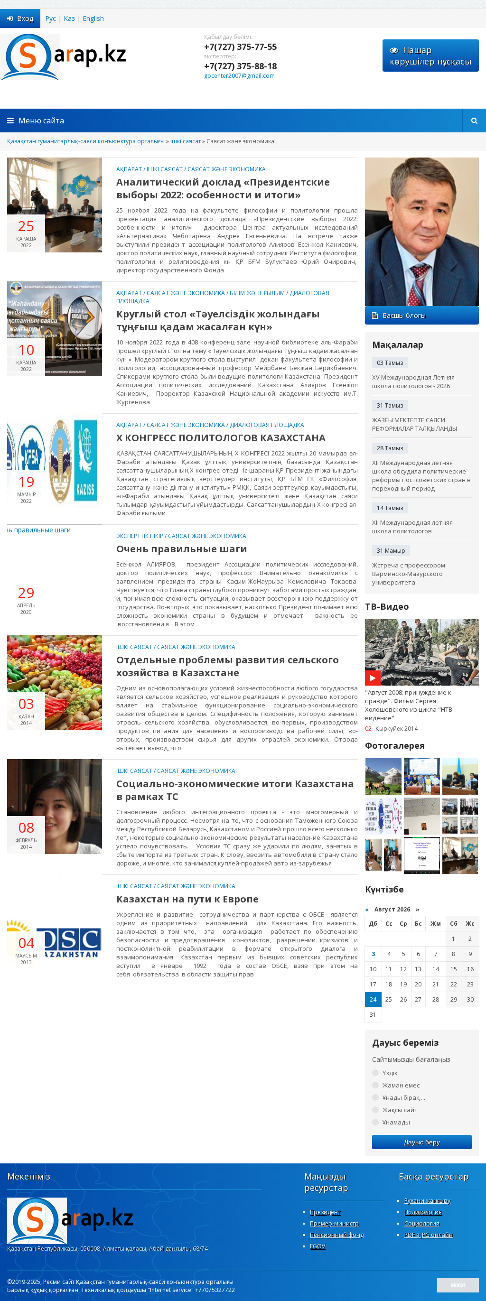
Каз (69, 18)
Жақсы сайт (400, 1110)
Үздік (390, 1073)
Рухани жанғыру (427, 1201)
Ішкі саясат (165, 169)
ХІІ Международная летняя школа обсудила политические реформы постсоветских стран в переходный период (421, 475)
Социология (421, 1223)
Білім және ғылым (257, 293)
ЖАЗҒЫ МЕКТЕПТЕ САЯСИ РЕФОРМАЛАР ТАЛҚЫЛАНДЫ (414, 424)
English (93, 18)
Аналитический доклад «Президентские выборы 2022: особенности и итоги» (223, 188)
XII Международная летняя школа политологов (412, 526)
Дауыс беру (422, 1142)
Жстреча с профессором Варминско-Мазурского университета (408, 573)
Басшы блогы (404, 315)
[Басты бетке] (95, 56)
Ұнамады (396, 1122)
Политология (423, 1212)
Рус (50, 18)
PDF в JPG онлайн (428, 1235)
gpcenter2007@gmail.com (239, 76)
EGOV (317, 1246)
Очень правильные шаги (181, 548)
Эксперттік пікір (139, 536)
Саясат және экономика (226, 169)
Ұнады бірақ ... (404, 1097)
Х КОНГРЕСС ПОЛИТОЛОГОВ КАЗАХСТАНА (221, 437)
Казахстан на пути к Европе (187, 898)
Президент (325, 1212)
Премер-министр (334, 1223)
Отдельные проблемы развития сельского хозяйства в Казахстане (227, 666)
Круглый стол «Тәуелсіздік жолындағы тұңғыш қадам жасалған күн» (218, 320)
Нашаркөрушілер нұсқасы (431, 55)
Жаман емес (401, 1085)
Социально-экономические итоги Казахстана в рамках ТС (235, 790)
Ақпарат (129, 169)
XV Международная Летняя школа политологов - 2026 (413, 381)
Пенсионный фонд (337, 1235)
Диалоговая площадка (267, 425)
